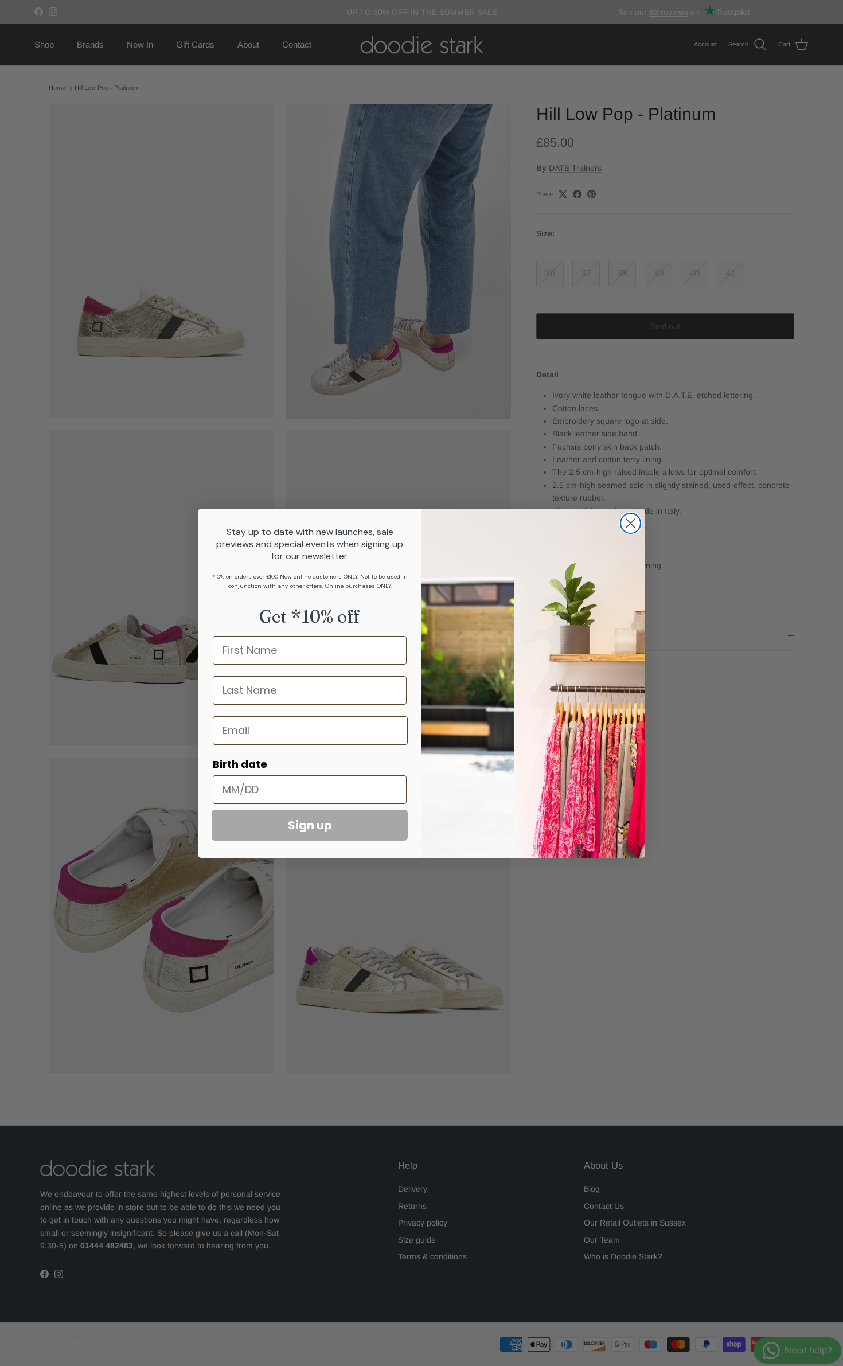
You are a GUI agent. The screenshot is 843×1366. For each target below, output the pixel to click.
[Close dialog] (630, 523)
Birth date (240, 764)
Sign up (310, 825)
